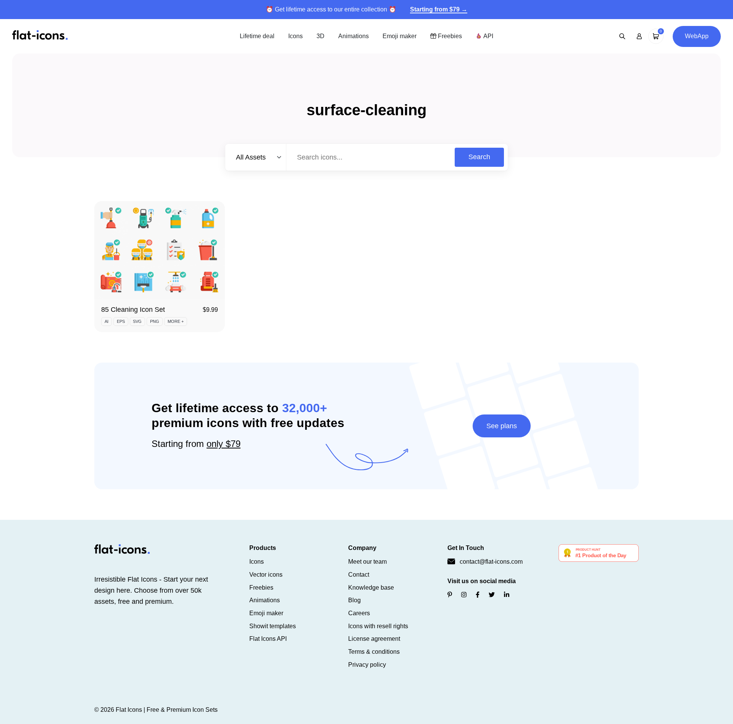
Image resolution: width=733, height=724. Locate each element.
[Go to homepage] (40, 35)
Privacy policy (367, 664)
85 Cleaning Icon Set (133, 309)
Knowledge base (371, 587)
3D (320, 36)
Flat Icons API (268, 638)
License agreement (374, 638)
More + (176, 321)
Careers (359, 613)
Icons (295, 36)
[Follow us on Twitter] (492, 595)
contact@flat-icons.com (491, 561)
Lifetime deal (257, 36)
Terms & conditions (374, 651)
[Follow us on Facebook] (478, 595)
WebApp (697, 36)
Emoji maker (400, 36)
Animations (353, 36)
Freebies (449, 36)
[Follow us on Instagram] (464, 595)
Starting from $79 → (438, 9)
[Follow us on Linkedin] (506, 595)
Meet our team (367, 561)
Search (479, 157)
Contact (358, 574)
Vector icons (266, 574)
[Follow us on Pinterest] (449, 595)
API (487, 36)
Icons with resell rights (378, 626)
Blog (354, 600)
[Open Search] (622, 36)
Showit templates (272, 626)
